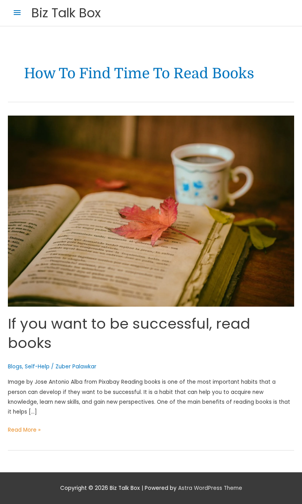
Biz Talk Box (66, 13)
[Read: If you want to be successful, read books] (151, 211)
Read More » (24, 429)
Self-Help (37, 366)
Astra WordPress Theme (210, 488)
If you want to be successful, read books (129, 333)
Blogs (15, 366)
